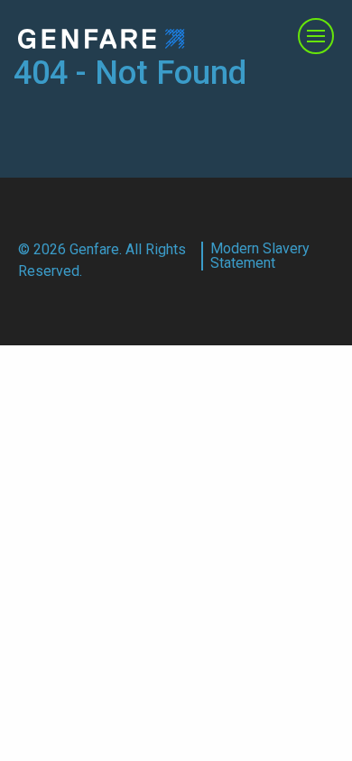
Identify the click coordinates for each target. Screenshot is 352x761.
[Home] (101, 38)
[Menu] (316, 36)
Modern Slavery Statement (260, 256)
